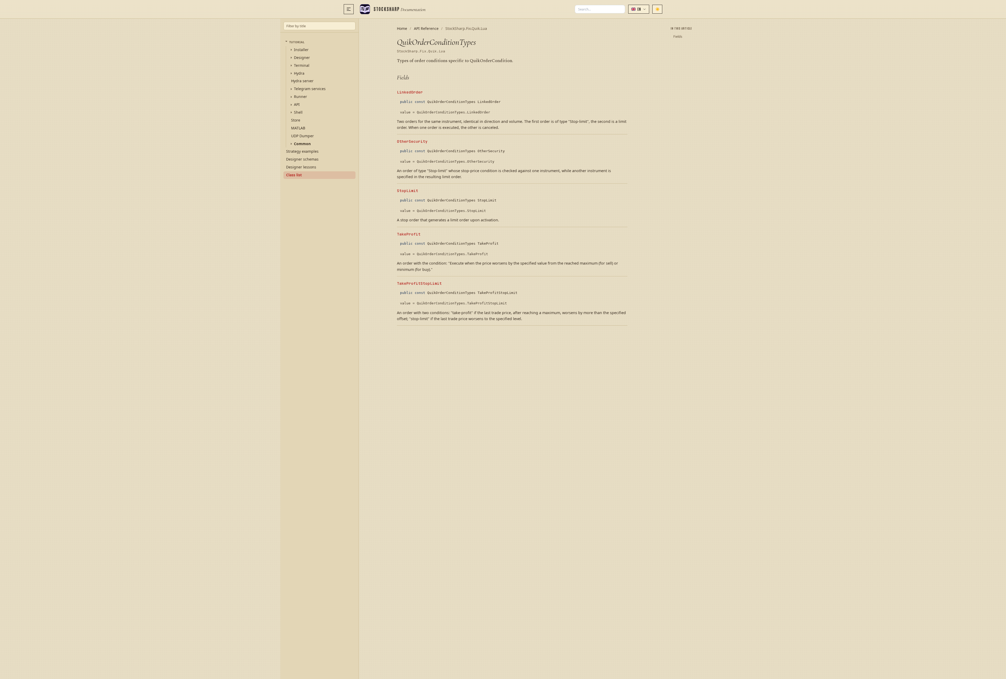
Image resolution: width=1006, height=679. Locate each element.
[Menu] (349, 9)
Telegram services (310, 88)
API (297, 104)
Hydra (299, 73)
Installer (301, 49)
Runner (300, 96)
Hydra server (302, 80)
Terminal (301, 65)
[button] (638, 9)
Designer (302, 57)
